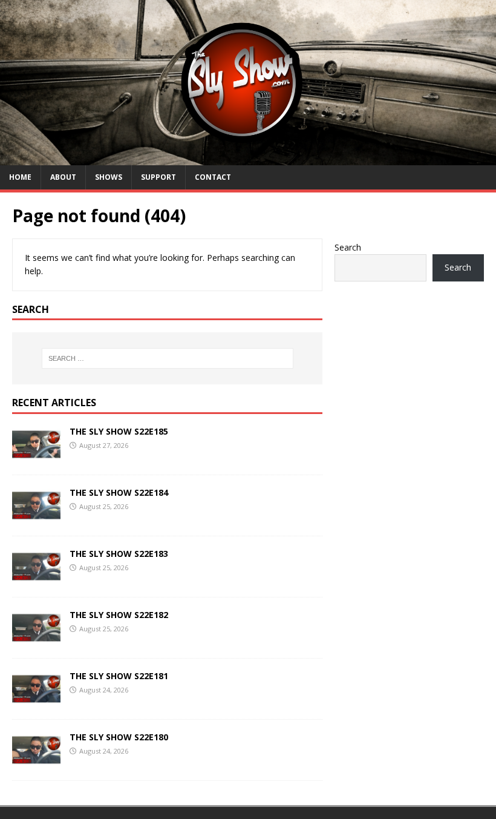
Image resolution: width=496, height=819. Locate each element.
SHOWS (108, 177)
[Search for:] (167, 358)
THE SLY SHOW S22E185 (119, 431)
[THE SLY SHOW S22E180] (36, 761)
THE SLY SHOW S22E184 (119, 492)
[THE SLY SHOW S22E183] (36, 578)
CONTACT (213, 177)
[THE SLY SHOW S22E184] (36, 516)
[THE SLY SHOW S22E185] (36, 455)
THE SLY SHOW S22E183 (119, 553)
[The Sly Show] (248, 158)
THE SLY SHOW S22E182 (119, 614)
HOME (20, 177)
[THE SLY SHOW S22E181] (36, 700)
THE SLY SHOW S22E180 (119, 737)
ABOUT (63, 177)
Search (347, 247)
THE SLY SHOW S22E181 (119, 676)
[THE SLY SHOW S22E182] (36, 639)
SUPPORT (158, 177)
